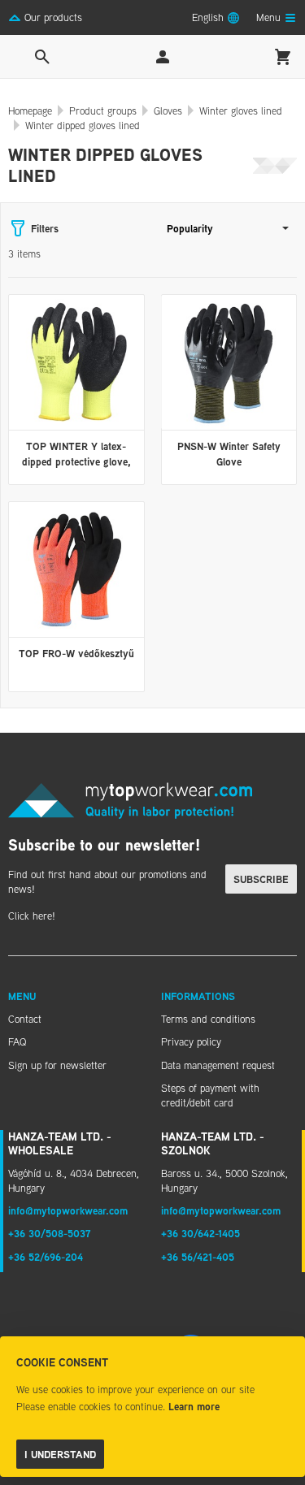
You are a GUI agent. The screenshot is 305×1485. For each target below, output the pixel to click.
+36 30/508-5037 (49, 1233)
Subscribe (261, 879)
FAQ (17, 1041)
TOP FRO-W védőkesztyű (76, 653)
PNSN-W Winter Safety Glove (229, 453)
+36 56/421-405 (197, 1256)
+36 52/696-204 (45, 1256)
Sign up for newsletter (57, 1065)
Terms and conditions (208, 1018)
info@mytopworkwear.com (68, 1210)
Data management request (218, 1065)
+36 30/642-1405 (200, 1233)
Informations (198, 996)
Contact (24, 1018)
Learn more (194, 1406)
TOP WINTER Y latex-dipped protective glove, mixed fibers (76, 461)
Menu (22, 996)
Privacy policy (191, 1041)
